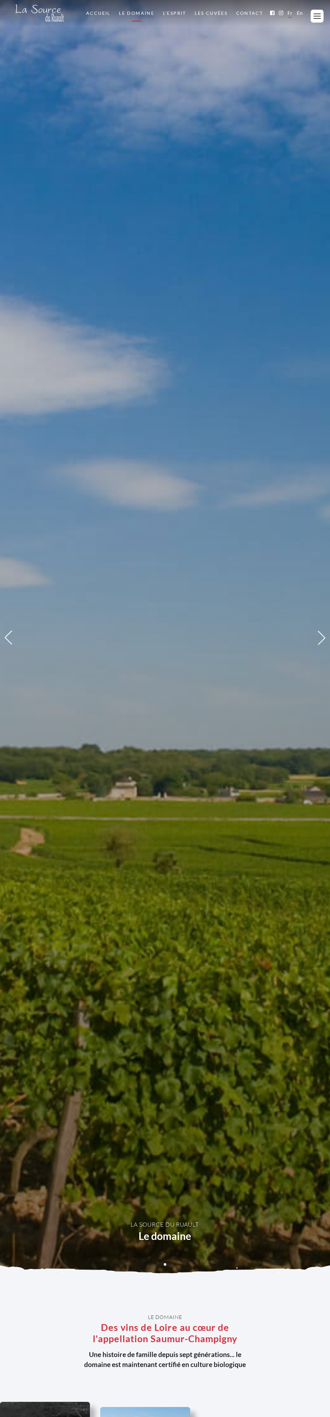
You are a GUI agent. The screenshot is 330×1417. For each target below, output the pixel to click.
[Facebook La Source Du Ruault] (272, 12)
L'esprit (174, 13)
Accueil (98, 13)
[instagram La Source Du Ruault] (281, 12)
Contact (249, 13)
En (300, 13)
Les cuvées (211, 13)
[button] (165, 1264)
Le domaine (136, 13)
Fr (289, 13)
